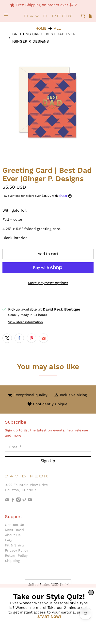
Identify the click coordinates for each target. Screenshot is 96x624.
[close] (91, 592)
